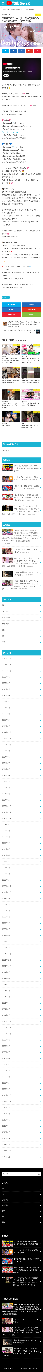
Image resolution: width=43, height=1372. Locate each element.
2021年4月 (6, 1003)
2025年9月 (6, 677)
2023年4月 (6, 855)
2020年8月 (6, 1046)
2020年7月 (6, 1052)
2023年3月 (6, 861)
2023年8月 (6, 831)
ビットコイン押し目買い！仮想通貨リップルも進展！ (26, 478)
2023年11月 (6, 812)
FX (3, 605)
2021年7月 (6, 984)
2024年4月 (6, 781)
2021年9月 (6, 972)
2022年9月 (6, 898)
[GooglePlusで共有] (29, 51)
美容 (4, 642)
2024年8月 (6, 757)
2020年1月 (6, 1089)
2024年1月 (6, 800)
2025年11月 (6, 665)
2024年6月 (6, 769)
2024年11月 (6, 738)
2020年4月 (6, 1071)
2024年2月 (6, 794)
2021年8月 (6, 978)
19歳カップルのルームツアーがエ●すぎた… (26, 551)
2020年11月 (6, 1028)
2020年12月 (6, 1021)
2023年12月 (6, 806)
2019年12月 (6, 1095)
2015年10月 (6, 1151)
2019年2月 (6, 1132)
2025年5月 (6, 701)
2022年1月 (6, 948)
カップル (6, 297)
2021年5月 (6, 997)
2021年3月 (6, 1009)
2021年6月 (6, 991)
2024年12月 (6, 732)
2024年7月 (6, 763)
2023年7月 (6, 837)
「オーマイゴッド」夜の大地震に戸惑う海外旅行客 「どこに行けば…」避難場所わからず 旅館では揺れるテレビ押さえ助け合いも (20, 510)
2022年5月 (6, 923)
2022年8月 (6, 905)
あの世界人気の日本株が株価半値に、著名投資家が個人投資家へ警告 (26, 468)
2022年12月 (6, 880)
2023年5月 (6, 849)
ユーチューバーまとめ (20, 1368)
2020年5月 (6, 1064)
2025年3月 (6, 714)
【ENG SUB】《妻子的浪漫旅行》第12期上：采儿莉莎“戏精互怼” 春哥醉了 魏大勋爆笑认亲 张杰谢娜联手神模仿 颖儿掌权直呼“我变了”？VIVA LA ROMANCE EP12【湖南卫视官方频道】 (20, 536)
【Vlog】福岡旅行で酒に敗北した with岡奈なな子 (26, 573)
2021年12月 (6, 954)
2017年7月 (6, 1144)
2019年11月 (6, 1101)
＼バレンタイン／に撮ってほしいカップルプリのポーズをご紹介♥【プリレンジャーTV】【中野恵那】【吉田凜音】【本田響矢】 (20, 562)
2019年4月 (6, 1126)
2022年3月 (6, 935)
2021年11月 (6, 960)
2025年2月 (6, 720)
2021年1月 (6, 1015)
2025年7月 (6, 689)
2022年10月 (6, 892)
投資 (4, 630)
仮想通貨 (5, 624)
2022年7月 (6, 911)
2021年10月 (6, 966)
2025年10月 (6, 671)
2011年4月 (6, 1157)
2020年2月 (6, 1083)
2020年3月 (6, 1077)
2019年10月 (6, 1107)
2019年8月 (6, 1114)
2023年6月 (6, 843)
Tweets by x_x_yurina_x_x (11, 132)
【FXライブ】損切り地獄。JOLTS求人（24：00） (26, 487)
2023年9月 (6, 824)
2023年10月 (6, 818)
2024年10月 (6, 745)
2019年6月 (6, 1120)
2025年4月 (6, 708)
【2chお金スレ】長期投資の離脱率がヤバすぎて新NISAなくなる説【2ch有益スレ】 (26, 497)
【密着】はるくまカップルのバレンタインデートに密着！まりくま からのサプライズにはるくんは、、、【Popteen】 (20, 585)
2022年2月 (6, 941)
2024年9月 (6, 751)
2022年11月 (6, 886)
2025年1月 (6, 726)
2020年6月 (6, 1058)
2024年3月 (6, 788)
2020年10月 (6, 1034)
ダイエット (6, 617)
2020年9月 (6, 1040)
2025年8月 (6, 683)
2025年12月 (6, 658)
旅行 (4, 636)
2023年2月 (6, 868)
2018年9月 (6, 1138)
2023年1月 (6, 874)
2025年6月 (6, 695)
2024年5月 (6, 775)
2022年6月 (6, 917)
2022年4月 (6, 929)
